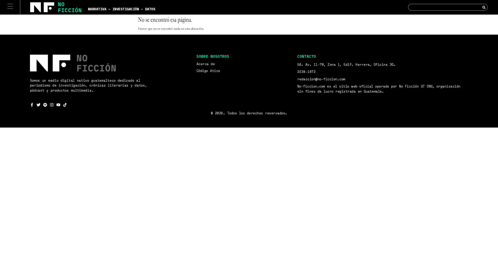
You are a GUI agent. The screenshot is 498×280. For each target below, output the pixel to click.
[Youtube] (58, 105)
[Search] (484, 7)
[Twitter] (38, 105)
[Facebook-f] (32, 105)
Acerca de (205, 64)
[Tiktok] (65, 105)
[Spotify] (45, 105)
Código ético (208, 71)
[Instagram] (52, 105)
